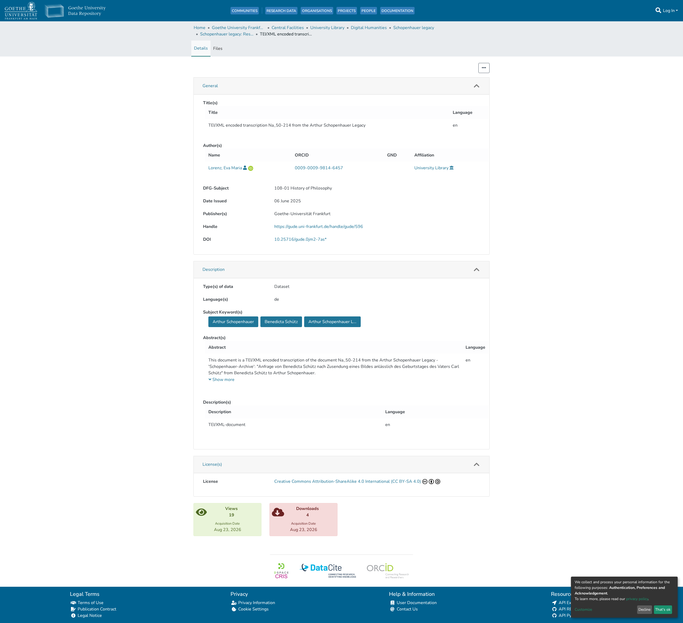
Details (201, 48)
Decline (644, 609)
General (210, 86)
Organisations (317, 10)
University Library (327, 28)
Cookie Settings (253, 609)
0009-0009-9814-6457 (319, 168)
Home (199, 28)
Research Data (281, 10)
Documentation (397, 10)
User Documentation (417, 603)
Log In (669, 11)
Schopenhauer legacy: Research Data (226, 34)
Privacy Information (256, 603)
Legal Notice (90, 615)
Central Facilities (288, 28)
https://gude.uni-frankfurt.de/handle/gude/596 (318, 227)
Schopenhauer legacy (413, 28)
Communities (244, 10)
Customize (583, 609)
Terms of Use (91, 603)
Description (213, 269)
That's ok (662, 609)
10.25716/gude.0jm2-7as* (300, 239)
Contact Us (407, 609)
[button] (476, 86)
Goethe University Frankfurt (238, 28)
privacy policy (637, 598)
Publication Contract (97, 609)
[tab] (341, 86)
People (369, 10)
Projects (347, 10)
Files (218, 48)
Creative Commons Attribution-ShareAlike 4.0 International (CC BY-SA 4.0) (347, 481)
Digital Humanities (369, 28)
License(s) (212, 464)
